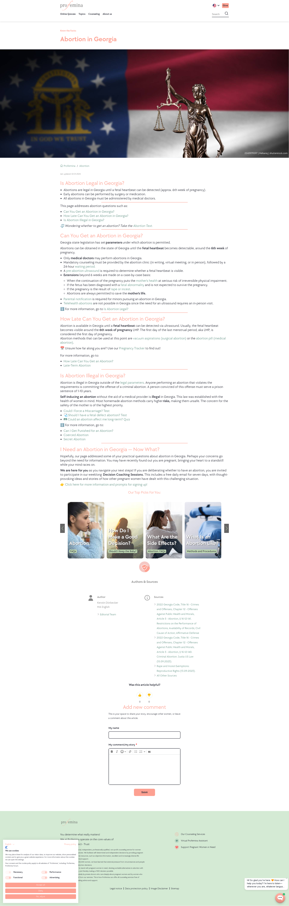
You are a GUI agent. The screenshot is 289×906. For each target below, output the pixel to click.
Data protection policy (136, 888)
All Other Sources (167, 676)
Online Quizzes (68, 14)
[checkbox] (8, 872)
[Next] (226, 528)
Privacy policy (70, 844)
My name (114, 728)
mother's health (147, 281)
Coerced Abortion (76, 435)
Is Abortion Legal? (116, 309)
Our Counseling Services (193, 834)
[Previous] (62, 528)
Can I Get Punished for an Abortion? (88, 431)
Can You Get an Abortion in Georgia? (89, 212)
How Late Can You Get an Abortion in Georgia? (96, 216)
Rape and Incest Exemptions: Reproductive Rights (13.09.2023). (176, 669)
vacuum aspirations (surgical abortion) (159, 338)
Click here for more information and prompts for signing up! (106, 485)
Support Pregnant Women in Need (198, 847)
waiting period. (85, 267)
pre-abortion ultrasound (82, 271)
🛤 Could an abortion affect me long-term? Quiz (97, 419)
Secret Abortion (74, 439)
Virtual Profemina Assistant (194, 840)
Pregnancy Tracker (131, 348)
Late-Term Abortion (77, 366)
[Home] (71, 5)
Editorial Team (108, 615)
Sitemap (175, 888)
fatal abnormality (132, 285)
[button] (10, 844)
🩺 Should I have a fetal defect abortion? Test (95, 415)
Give (225, 5)
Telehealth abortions (78, 303)
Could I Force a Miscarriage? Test (87, 411)
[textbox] (144, 769)
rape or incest (120, 289)
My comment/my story (122, 744)
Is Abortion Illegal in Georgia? (84, 220)
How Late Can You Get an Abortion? (88, 361)
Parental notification (78, 299)
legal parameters (132, 383)
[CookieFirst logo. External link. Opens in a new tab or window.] (6, 847)
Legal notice (116, 888)
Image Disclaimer (159, 888)
